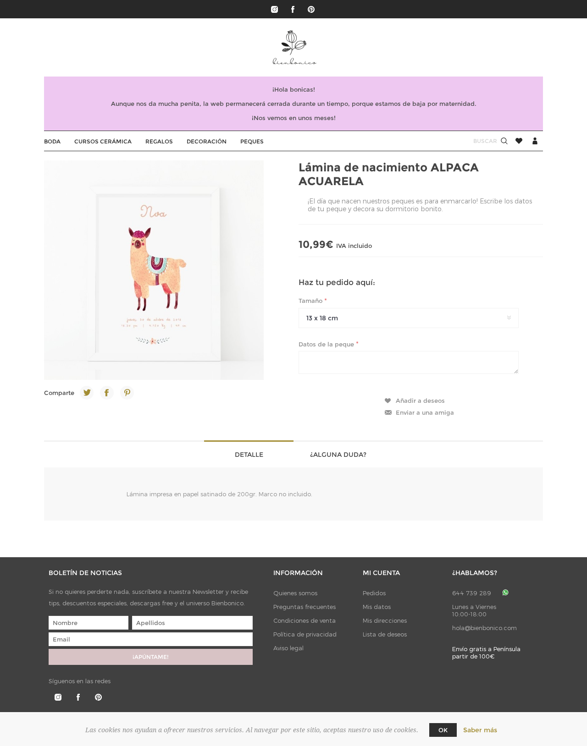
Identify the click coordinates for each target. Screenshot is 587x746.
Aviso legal (288, 648)
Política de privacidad (305, 634)
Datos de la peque (327, 343)
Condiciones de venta (304, 620)
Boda (52, 141)
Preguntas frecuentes (304, 606)
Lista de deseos (385, 634)
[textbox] (476, 141)
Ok (443, 730)
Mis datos (377, 606)
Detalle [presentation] (249, 454)
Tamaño (311, 300)
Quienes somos (295, 593)
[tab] (249, 453)
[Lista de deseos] (519, 141)
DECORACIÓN (207, 141)
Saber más (480, 730)
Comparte (59, 392)
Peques (252, 141)
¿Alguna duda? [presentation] (338, 454)
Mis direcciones (385, 620)
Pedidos (374, 593)
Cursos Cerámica (103, 141)
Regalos (159, 141)
